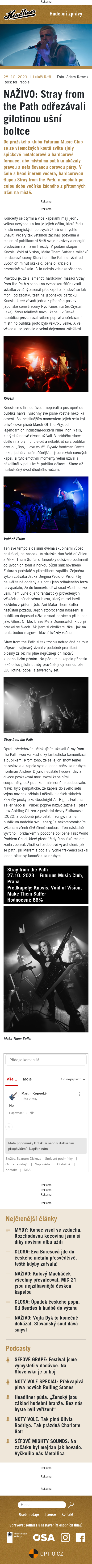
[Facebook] (80, 1537)
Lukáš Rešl (42, 77)
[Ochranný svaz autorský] (44, 1537)
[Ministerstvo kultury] (17, 1537)
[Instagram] (65, 1537)
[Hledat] (70, 1504)
